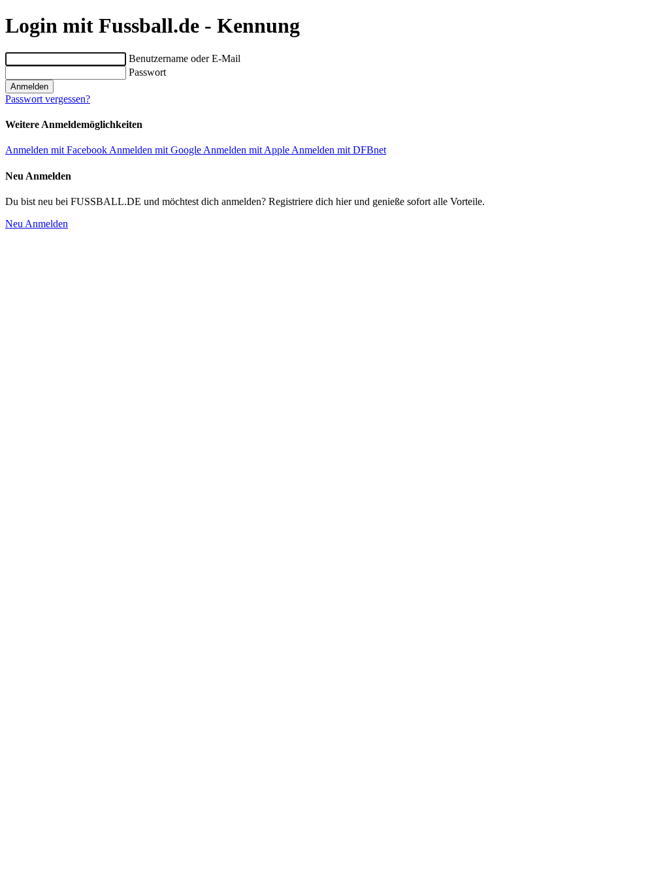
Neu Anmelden (36, 223)
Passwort (147, 72)
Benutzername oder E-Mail (184, 58)
